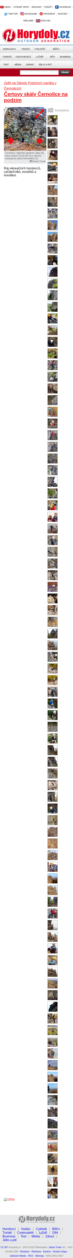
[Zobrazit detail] (52, 124)
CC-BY (4, 1247)
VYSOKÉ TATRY (21, 7)
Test (6, 64)
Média (18, 64)
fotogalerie (62, 110)
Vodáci (26, 49)
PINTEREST (49, 14)
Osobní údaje (60, 1251)
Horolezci (9, 49)
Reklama (36, 1251)
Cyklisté (39, 49)
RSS (30, 1256)
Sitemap (39, 1256)
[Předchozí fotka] (11, 141)
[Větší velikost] (39, 113)
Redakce (25, 1251)
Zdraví (30, 64)
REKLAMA (28, 20)
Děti (52, 57)
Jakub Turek (55, 1247)
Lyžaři (39, 57)
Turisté (7, 57)
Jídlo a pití (45, 64)
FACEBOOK (65, 7)
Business (65, 57)
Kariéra (47, 1251)
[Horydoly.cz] (36, 34)
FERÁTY (48, 7)
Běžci (56, 49)
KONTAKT (63, 14)
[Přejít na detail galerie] (25, 150)
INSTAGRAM (30, 14)
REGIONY (37, 7)
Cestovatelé (23, 57)
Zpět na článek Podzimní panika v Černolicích (30, 85)
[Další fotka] (39, 141)
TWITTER (13, 14)
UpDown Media (18, 1256)
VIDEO (7, 7)
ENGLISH (45, 20)
